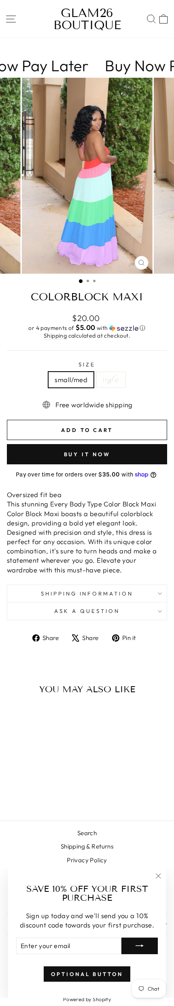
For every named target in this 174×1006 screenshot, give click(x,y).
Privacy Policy (87, 860)
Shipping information (87, 593)
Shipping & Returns (87, 846)
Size (87, 364)
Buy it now (87, 454)
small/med (71, 379)
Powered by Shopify (87, 999)
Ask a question (87, 611)
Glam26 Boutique (87, 19)
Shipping (55, 335)
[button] (87, 328)
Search (87, 833)
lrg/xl (111, 379)
